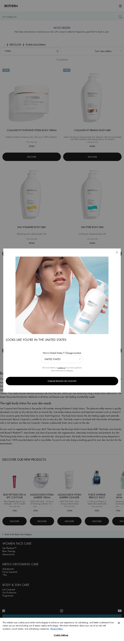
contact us (61, 368)
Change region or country (62, 381)
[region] (62, 629)
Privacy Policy (56, 629)
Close (117, 252)
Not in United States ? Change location (62, 353)
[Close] (118, 622)
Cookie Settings (61, 635)
